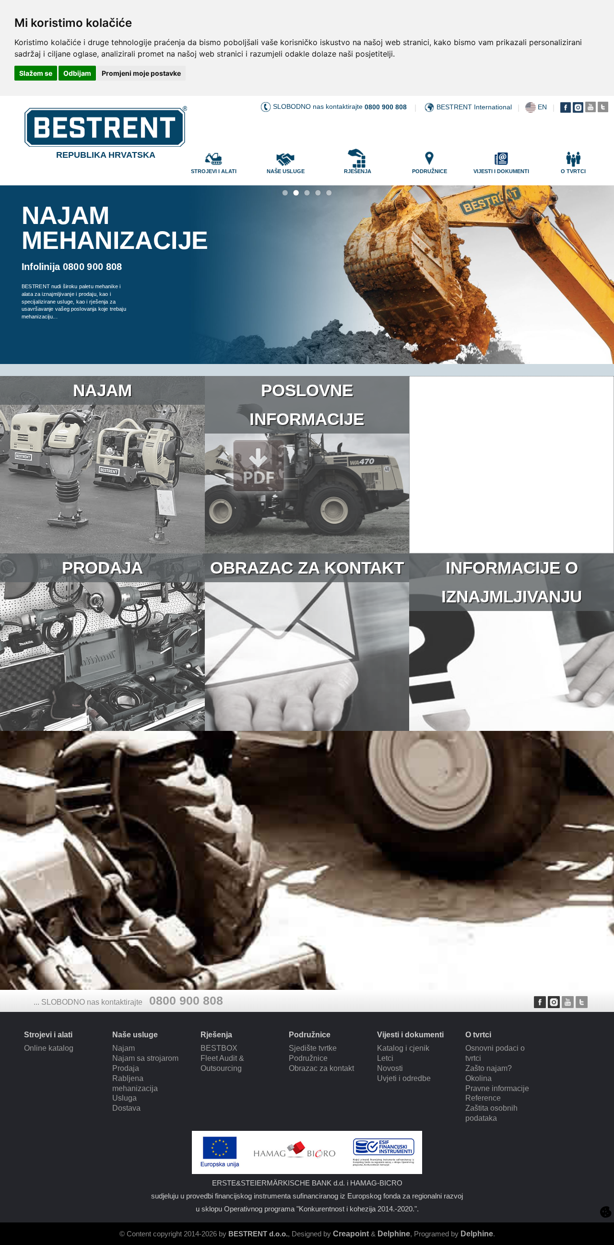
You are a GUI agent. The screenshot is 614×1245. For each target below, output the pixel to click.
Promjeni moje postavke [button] (141, 73)
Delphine (394, 1234)
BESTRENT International (474, 107)
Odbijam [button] (77, 73)
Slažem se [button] (35, 73)
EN (542, 107)
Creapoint (351, 1234)
